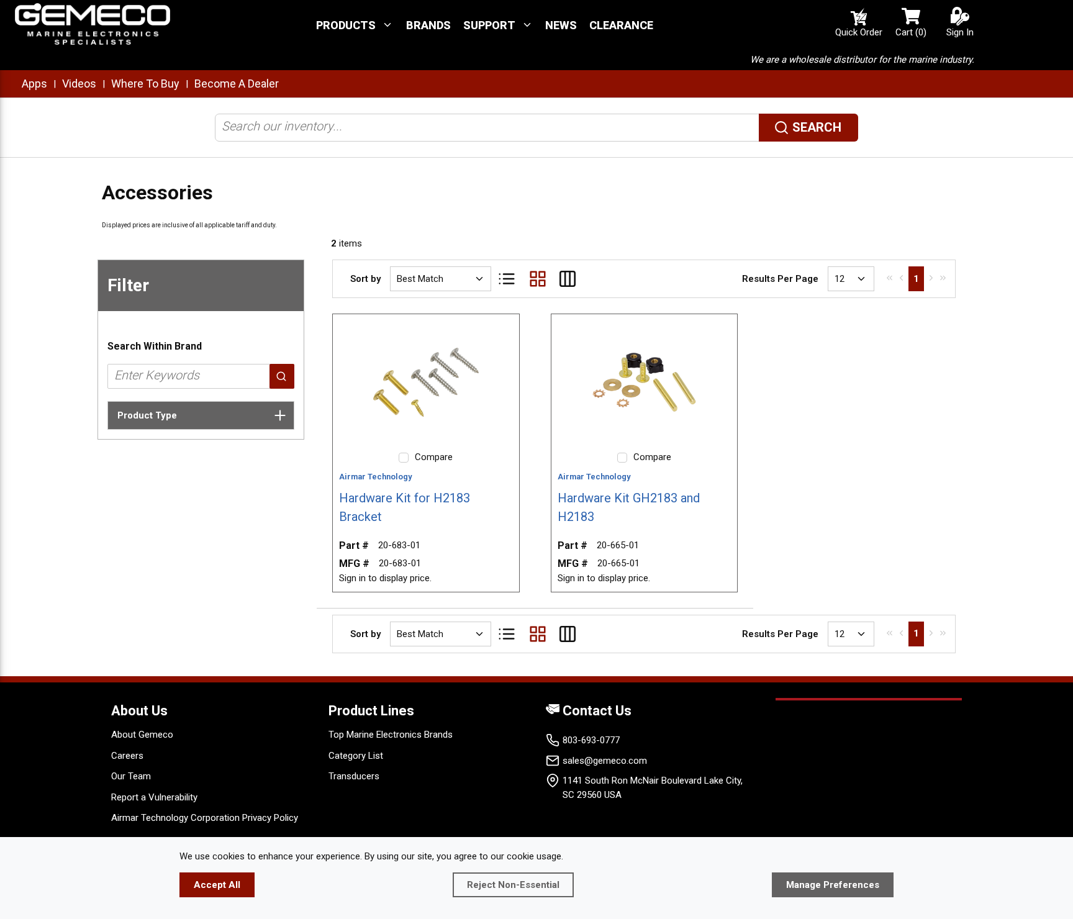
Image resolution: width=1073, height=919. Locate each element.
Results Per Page (780, 278)
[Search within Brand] (281, 376)
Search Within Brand (154, 346)
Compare (434, 457)
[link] (889, 277)
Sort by (365, 278)
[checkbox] (404, 458)
